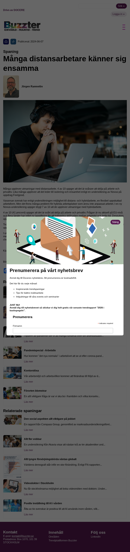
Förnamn (17, 326)
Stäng (115, 222)
